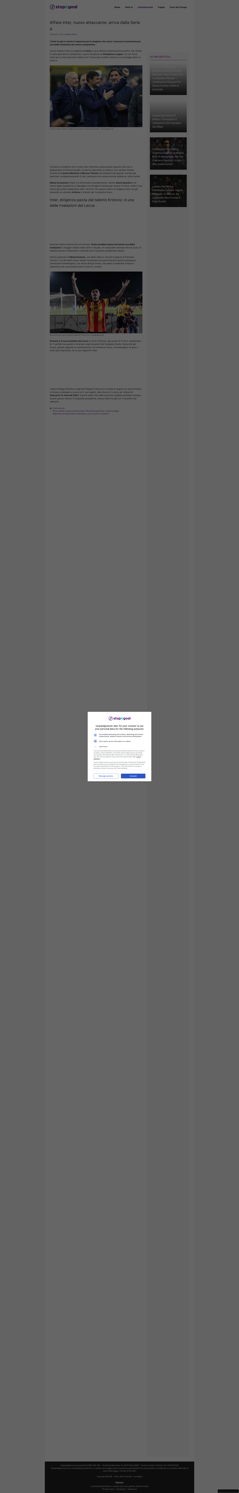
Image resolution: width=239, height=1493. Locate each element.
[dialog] (119, 746)
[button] (119, 746)
